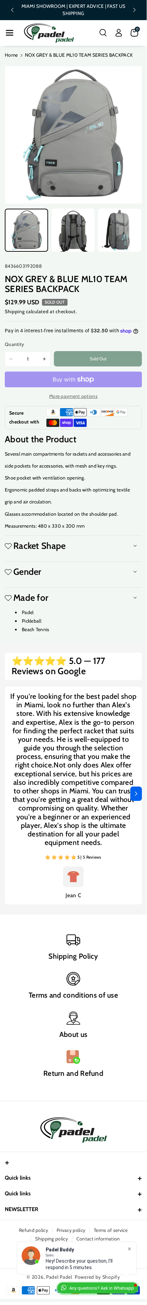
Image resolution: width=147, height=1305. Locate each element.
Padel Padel (59, 1277)
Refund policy (33, 1230)
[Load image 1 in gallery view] (26, 230)
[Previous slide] (12, 9)
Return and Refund (73, 1073)
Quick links (18, 1178)
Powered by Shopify (97, 1277)
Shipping (15, 311)
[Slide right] (136, 794)
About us (73, 1034)
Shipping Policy (73, 956)
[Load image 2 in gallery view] (73, 230)
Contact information (98, 1239)
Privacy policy (71, 1230)
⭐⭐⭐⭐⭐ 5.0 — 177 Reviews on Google (58, 666)
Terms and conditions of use (73, 995)
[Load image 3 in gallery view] (119, 230)
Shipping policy (51, 1239)
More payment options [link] (73, 396)
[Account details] (118, 32)
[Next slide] (134, 9)
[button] (9, 32)
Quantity (14, 344)
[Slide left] (10, 794)
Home (11, 55)
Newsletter (21, 1209)
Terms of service (111, 1230)
